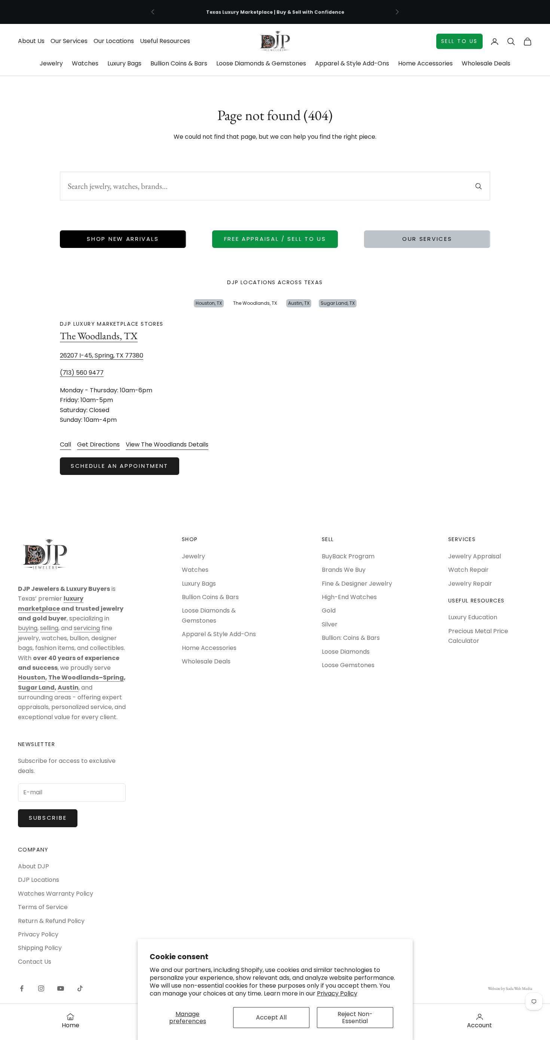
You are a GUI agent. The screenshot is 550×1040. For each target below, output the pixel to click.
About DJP (33, 866)
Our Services (69, 41)
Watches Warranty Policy (55, 893)
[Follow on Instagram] (41, 988)
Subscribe (48, 818)
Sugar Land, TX (338, 303)
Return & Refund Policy (51, 921)
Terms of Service (43, 907)
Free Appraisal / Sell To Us (275, 239)
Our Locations (114, 41)
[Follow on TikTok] (80, 988)
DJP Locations (38, 879)
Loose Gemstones (348, 665)
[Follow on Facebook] (21, 988)
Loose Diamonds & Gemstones (261, 63)
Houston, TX (209, 303)
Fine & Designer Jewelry (357, 583)
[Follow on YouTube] (60, 988)
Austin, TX (298, 303)
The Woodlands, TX (255, 303)
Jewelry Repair (470, 583)
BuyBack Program (348, 556)
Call (65, 444)
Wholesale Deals (486, 63)
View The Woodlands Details (167, 444)
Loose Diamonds (346, 651)
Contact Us (34, 961)
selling (49, 628)
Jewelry (51, 63)
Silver (329, 624)
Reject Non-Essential (355, 1017)
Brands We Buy (344, 569)
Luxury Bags (124, 63)
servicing (87, 628)
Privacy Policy (337, 993)
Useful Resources (165, 41)
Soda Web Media (519, 988)
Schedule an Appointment (119, 466)
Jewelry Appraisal (474, 556)
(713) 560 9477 (82, 372)
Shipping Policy (40, 948)
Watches (85, 63)
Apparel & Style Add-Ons (352, 63)
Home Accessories (425, 63)
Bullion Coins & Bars (178, 63)
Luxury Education (472, 617)
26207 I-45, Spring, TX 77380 (101, 355)
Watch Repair (468, 569)
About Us (31, 41)
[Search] (478, 186)
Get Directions (98, 444)
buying (27, 628)
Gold (329, 610)
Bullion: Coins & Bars (351, 637)
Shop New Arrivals (123, 239)
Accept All (271, 1017)
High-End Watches (349, 597)
